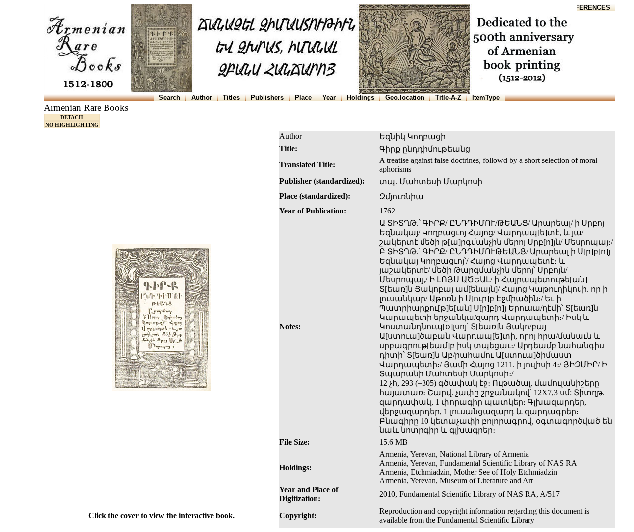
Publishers (267, 97)
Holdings (360, 97)
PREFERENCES (586, 7)
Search (169, 97)
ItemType (486, 97)
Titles (231, 97)
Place (303, 97)
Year (329, 97)
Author (201, 97)
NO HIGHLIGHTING (72, 125)
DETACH (71, 117)
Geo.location (404, 97)
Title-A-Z (448, 97)
